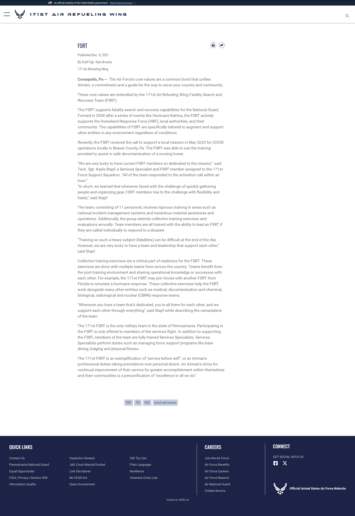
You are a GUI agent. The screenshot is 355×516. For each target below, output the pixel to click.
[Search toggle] (347, 14)
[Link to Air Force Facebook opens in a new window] (275, 463)
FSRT (128, 402)
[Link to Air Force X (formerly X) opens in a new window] (285, 463)
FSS (138, 402)
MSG (147, 402)
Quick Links (20, 447)
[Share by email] (222, 45)
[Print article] (213, 45)
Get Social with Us (288, 457)
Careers (213, 447)
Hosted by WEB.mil (177, 499)
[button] (123, 3)
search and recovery (165, 402)
